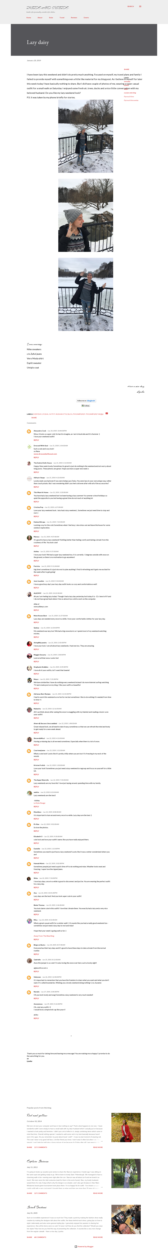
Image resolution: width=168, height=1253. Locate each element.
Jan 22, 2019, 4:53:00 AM (56, 738)
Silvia (36, 878)
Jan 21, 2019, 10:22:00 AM (52, 593)
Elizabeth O (38, 836)
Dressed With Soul (41, 446)
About (40, 18)
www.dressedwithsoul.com (45, 454)
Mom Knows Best (40, 616)
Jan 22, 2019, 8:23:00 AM (50, 792)
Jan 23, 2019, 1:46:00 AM (55, 905)
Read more (98, 1147)
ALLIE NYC (37, 593)
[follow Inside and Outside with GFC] (85, 406)
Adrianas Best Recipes (42, 694)
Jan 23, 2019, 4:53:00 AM (48, 920)
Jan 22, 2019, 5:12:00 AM (56, 750)
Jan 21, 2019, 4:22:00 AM (56, 478)
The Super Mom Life (41, 780)
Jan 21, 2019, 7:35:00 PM (49, 679)
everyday (127, 81)
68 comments (40, 1237)
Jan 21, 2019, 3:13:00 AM (62, 463)
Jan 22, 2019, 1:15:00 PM (51, 849)
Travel (62, 18)
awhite (36, 792)
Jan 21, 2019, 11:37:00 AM (58, 616)
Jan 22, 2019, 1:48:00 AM (68, 723)
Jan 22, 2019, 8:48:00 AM (52, 812)
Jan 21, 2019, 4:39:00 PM (59, 667)
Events (86, 18)
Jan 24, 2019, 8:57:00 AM (56, 945)
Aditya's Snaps (39, 478)
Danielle (37, 849)
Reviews (74, 18)
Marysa (36, 537)
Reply (36, 440)
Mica (35, 920)
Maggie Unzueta (40, 655)
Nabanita (37, 709)
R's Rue (36, 824)
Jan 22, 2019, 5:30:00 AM (56, 765)
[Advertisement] (44, 1079)
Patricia (37, 566)
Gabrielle (37, 960)
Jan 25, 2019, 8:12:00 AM (51, 960)
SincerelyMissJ (39, 738)
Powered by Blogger (85, 1246)
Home (28, 18)
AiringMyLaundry (40, 643)
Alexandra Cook (40, 431)
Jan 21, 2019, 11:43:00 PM (61, 694)
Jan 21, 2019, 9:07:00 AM (50, 537)
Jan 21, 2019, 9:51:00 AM (50, 566)
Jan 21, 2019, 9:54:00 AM (55, 581)
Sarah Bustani (37, 1207)
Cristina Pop (38, 507)
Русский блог (129, 96)
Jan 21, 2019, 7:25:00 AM (56, 522)
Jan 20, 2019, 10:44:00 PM (57, 431)
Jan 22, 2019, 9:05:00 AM (50, 824)
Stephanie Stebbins (41, 667)
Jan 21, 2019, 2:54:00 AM (59, 446)
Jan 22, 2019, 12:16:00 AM (52, 709)
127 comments (40, 1193)
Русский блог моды (131, 100)
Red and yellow (37, 1115)
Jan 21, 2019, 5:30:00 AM (59, 492)
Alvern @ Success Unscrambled (45, 723)
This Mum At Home (41, 492)
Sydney (36, 628)
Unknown (37, 977)
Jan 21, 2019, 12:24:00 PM (50, 628)
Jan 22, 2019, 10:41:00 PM (47, 893)
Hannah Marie (39, 863)
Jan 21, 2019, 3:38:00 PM (57, 655)
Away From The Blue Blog (44, 936)
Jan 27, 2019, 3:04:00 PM (50, 992)
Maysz (36, 679)
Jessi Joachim (39, 581)
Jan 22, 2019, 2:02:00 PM (55, 863)
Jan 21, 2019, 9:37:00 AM (49, 551)
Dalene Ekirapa (39, 522)
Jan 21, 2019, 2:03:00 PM (57, 643)
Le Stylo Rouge (39, 803)
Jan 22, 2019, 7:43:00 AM (59, 780)
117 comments (40, 1147)
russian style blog (130, 93)
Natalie (36, 992)
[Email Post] (106, 414)
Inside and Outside (47, 7)
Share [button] (126, 69)
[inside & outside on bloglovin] (86, 401)
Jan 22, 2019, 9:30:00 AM (53, 836)
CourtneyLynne (39, 750)
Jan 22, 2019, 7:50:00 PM (48, 878)
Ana (35, 893)
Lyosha (126, 85)
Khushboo (37, 812)
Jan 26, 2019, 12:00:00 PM (52, 977)
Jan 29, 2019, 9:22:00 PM (53, 1004)
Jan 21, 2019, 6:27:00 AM (54, 507)
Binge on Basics (39, 945)
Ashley (36, 551)
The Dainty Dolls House (43, 463)
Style (51, 18)
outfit (126, 89)
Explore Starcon (37, 1161)
